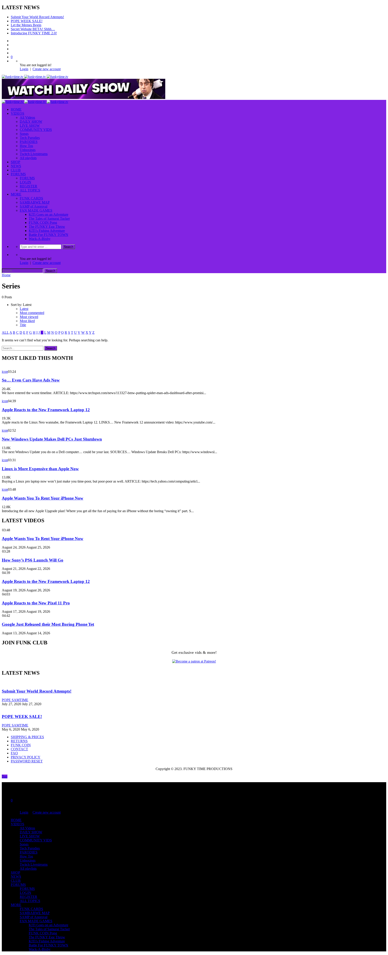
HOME (16, 109)
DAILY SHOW (31, 121)
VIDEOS (17, 113)
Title (23, 325)
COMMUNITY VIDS (36, 130)
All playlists (28, 158)
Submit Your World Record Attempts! (37, 17)
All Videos (27, 117)
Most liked (27, 321)
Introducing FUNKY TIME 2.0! (34, 33)
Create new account (47, 69)
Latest (24, 309)
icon (5, 371)
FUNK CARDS (31, 198)
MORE (16, 194)
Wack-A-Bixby (40, 239)
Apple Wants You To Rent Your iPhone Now (42, 498)
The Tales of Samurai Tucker (49, 218)
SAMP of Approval (33, 206)
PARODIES (28, 142)
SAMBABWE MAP (35, 202)
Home (6, 275)
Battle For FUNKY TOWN (48, 235)
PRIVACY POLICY (25, 757)
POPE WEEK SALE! (26, 21)
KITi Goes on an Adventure (48, 214)
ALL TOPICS (30, 190)
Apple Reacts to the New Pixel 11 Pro (36, 603)
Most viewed (29, 317)
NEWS (16, 166)
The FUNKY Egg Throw (47, 226)
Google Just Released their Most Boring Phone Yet (48, 624)
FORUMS (18, 174)
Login (24, 69)
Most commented (32, 313)
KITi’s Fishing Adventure (47, 231)
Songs (24, 134)
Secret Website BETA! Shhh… (33, 29)
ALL (5, 332)
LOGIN (25, 182)
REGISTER (28, 186)
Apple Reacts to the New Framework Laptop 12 (46, 409)
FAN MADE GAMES (36, 210)
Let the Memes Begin (26, 25)
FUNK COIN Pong (43, 222)
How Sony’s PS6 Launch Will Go (32, 560)
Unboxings (27, 150)
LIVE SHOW (30, 125)
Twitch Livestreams (34, 154)
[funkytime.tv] (35, 77)
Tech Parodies (30, 138)
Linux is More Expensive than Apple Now (40, 468)
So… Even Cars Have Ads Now (31, 380)
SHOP (15, 162)
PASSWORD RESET (27, 761)
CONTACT (19, 749)
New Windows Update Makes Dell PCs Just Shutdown (52, 439)
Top (4, 776)
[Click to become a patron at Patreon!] (194, 661)
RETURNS (19, 741)
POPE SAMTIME (15, 700)
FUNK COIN (21, 745)
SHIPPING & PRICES (27, 737)
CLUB (16, 170)
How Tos (26, 146)
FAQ (14, 753)
